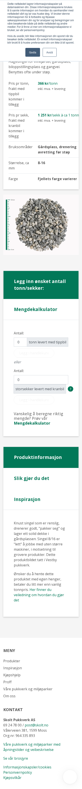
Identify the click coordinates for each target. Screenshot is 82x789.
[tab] (32, 423)
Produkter (11, 661)
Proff (7, 682)
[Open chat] (70, 777)
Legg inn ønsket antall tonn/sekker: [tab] (40, 284)
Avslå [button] (49, 52)
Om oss (9, 696)
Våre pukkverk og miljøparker (27, 689)
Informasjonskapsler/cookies (27, 767)
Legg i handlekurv (34, 353)
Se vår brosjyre (15, 758)
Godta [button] (32, 52)
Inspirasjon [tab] (27, 499)
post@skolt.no (36, 725)
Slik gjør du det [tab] (31, 478)
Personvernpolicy (17, 772)
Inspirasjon (12, 668)
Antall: (19, 333)
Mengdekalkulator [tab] (35, 309)
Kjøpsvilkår (12, 777)
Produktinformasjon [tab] (38, 457)
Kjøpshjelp (12, 675)
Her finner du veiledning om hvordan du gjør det (39, 595)
